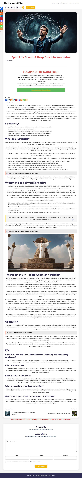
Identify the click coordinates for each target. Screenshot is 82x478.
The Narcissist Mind (13, 3)
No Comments (9, 60)
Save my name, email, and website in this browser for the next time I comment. (24, 461)
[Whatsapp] (24, 100)
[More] (26, 100)
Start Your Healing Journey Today (41, 90)
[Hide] (0, 31)
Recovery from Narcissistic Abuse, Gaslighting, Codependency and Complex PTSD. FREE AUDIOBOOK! (41, 419)
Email (41, 455)
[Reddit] (11, 100)
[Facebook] (6, 100)
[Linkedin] (14, 100)
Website (65, 455)
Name (17, 455)
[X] (9, 100)
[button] (30, 7)
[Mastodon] (19, 100)
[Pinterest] (16, 100)
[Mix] (21, 100)
